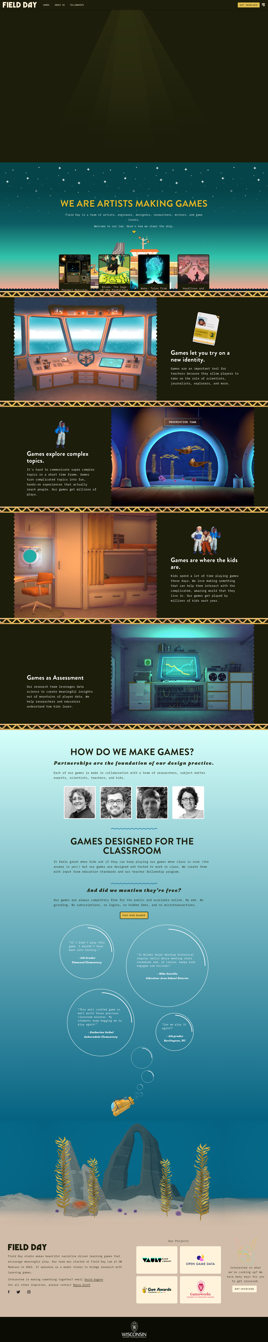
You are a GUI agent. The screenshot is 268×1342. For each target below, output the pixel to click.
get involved (248, 5)
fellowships (77, 4)
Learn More (16, 91)
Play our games (134, 915)
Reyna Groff (81, 1284)
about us (60, 4)
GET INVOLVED (244, 1289)
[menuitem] (80, 805)
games (46, 4)
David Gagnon (94, 1279)
